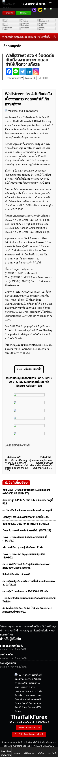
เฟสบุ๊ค (40, 753)
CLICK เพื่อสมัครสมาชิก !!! (29, 734)
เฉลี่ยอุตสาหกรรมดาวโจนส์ (29, 216)
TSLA (37, 291)
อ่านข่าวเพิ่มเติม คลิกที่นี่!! (29, 369)
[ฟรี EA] (52, 13)
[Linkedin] (29, 71)
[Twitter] (22, 71)
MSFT (27, 277)
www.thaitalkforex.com (29, 727)
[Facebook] (9, 71)
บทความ (17, 753)
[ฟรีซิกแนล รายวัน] (34, 13)
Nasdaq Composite (30, 228)
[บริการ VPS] (46, 13)
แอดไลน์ (52, 753)
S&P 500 (23, 170)
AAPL (21, 273)
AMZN (25, 281)
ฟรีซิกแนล (29, 753)
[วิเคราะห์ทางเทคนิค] (40, 13)
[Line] (16, 71)
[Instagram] (36, 71)
